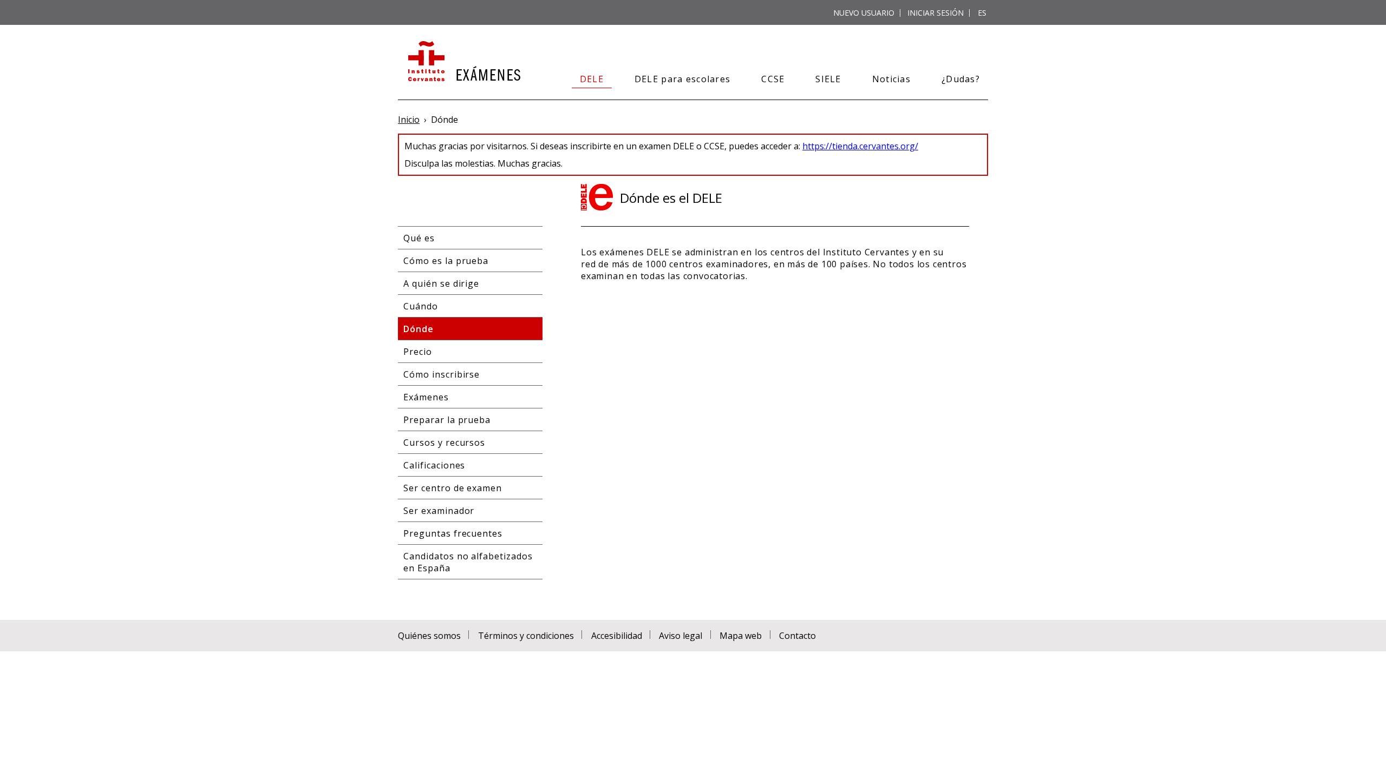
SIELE (828, 79)
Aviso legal (680, 636)
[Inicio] (463, 62)
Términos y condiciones (526, 636)
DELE (592, 79)
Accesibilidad (616, 636)
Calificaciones (434, 465)
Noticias (891, 79)
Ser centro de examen (452, 488)
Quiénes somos (429, 636)
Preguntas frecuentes (452, 533)
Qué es (419, 238)
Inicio (409, 120)
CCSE (772, 79)
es (982, 13)
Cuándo (420, 306)
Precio (417, 352)
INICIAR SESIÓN (935, 13)
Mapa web (741, 636)
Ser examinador (438, 511)
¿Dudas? (961, 79)
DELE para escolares (682, 79)
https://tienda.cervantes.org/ (860, 146)
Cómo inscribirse (441, 374)
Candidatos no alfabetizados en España (468, 562)
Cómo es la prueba (445, 261)
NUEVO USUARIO (863, 13)
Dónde (418, 329)
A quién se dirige (441, 283)
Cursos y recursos (444, 442)
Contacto (797, 636)
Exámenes (426, 397)
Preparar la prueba (447, 420)
